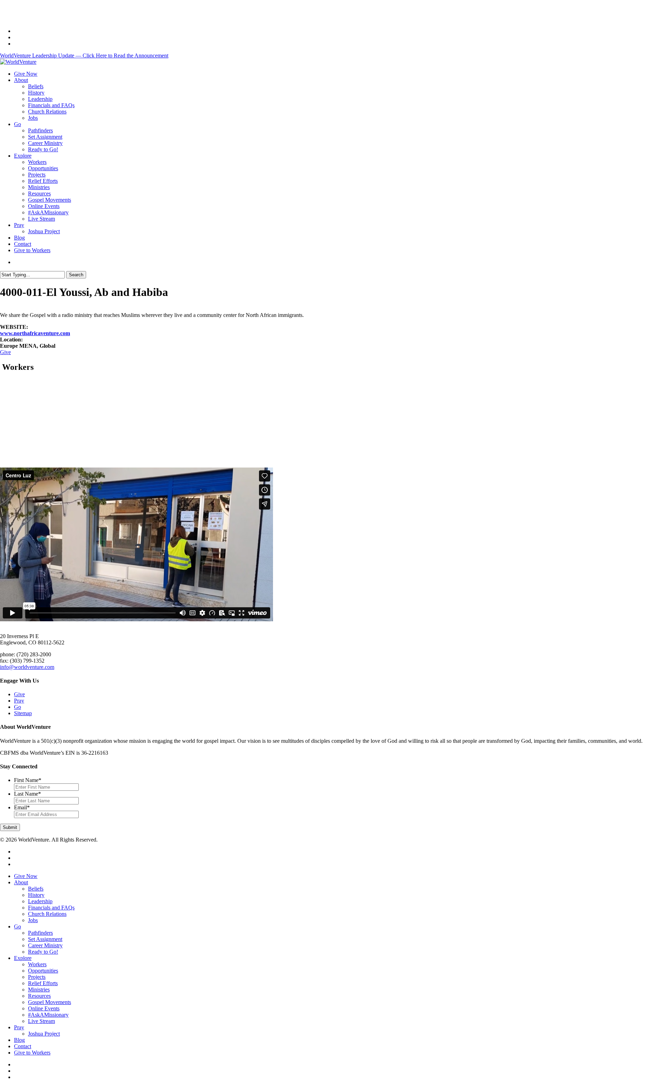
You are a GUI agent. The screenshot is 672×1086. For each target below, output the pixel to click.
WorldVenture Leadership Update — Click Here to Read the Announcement (84, 55)
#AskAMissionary (48, 1015)
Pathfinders (40, 933)
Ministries (39, 989)
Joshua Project (44, 1034)
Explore (22, 958)
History (36, 895)
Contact (22, 1046)
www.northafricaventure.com (35, 333)
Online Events (43, 1008)
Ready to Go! (43, 952)
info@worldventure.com (27, 667)
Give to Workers (32, 1053)
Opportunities (43, 971)
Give (5, 352)
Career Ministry (45, 945)
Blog (19, 1040)
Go (17, 707)
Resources (39, 996)
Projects (37, 977)
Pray (19, 701)
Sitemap (23, 713)
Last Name (27, 794)
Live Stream (41, 1021)
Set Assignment (45, 939)
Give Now (25, 876)
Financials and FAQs (51, 908)
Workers (37, 964)
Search (76, 274)
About (21, 882)
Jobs (33, 920)
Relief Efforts (43, 983)
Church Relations (47, 914)
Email (22, 807)
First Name (27, 780)
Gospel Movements (49, 1002)
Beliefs (35, 889)
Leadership (40, 901)
